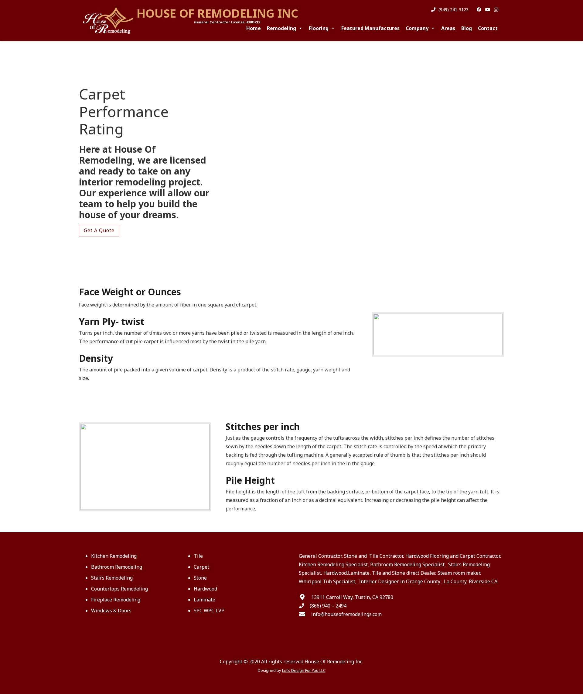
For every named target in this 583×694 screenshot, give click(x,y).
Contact (488, 28)
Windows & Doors (111, 610)
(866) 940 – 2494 (328, 605)
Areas (448, 28)
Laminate (204, 599)
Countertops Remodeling (119, 588)
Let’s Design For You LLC (304, 670)
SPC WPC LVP (209, 610)
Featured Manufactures (370, 28)
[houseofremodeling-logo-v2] (109, 20)
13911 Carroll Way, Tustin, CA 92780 (352, 597)
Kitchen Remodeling (114, 556)
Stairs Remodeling (112, 577)
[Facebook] (478, 9)
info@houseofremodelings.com (346, 614)
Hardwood (205, 588)
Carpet (201, 567)
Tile (198, 556)
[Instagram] (496, 9)
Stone (200, 577)
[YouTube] (487, 9)
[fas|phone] (304, 605)
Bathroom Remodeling (116, 567)
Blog (466, 28)
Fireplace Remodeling (115, 599)
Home (253, 28)
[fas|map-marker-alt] (305, 597)
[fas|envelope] (305, 614)
